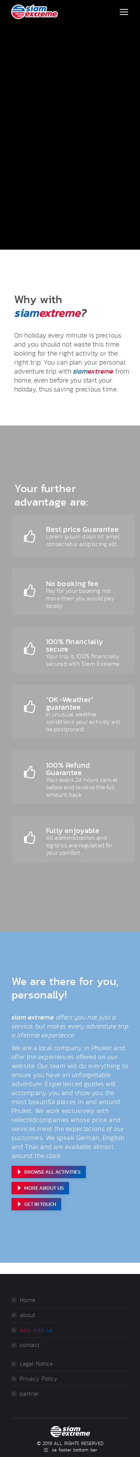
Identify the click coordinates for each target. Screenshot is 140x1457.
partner (29, 1393)
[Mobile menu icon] (124, 12)
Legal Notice (36, 1364)
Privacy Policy (38, 1379)
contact (30, 1345)
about (27, 1315)
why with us (36, 1330)
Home (27, 1300)
